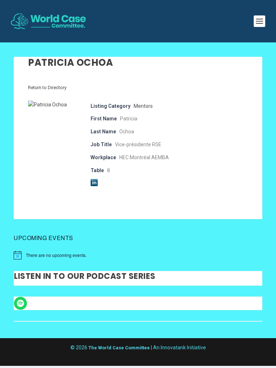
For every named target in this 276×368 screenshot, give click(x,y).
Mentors (143, 106)
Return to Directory (47, 87)
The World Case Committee (119, 347)
